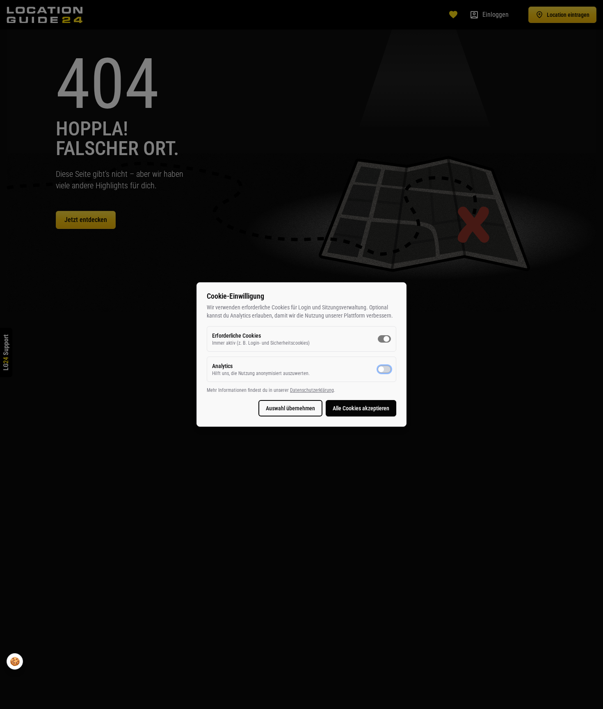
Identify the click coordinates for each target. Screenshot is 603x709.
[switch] (384, 339)
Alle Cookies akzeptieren (361, 408)
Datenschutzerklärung (312, 390)
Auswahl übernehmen (290, 408)
